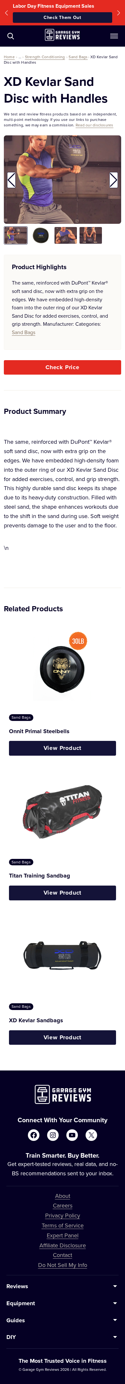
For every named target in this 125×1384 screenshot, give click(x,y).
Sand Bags (78, 56)
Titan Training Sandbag (39, 875)
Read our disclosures (94, 125)
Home (9, 56)
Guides (15, 1320)
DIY (11, 1337)
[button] (6, 13)
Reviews (17, 1286)
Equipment (20, 1303)
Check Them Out (62, 17)
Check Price (62, 367)
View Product (63, 748)
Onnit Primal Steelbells (39, 731)
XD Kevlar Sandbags (36, 1020)
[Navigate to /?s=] (10, 36)
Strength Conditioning (45, 56)
